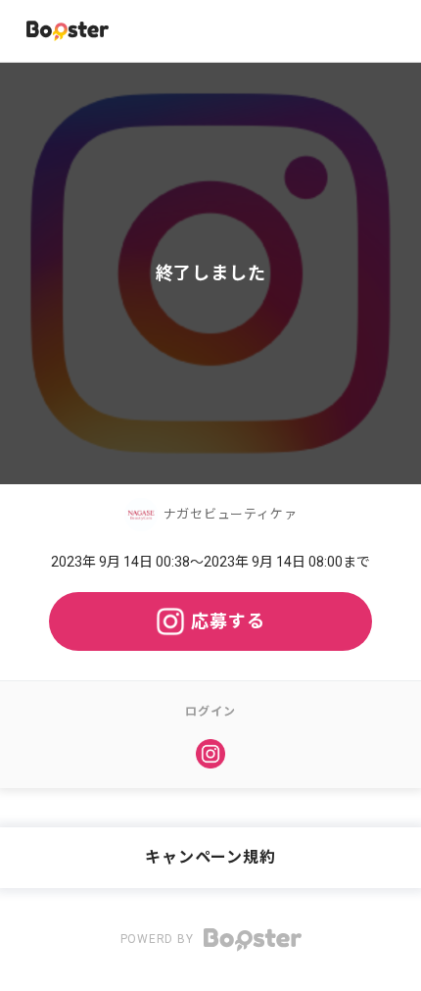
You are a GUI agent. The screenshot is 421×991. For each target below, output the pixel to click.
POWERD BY (159, 939)
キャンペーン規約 (210, 857)
